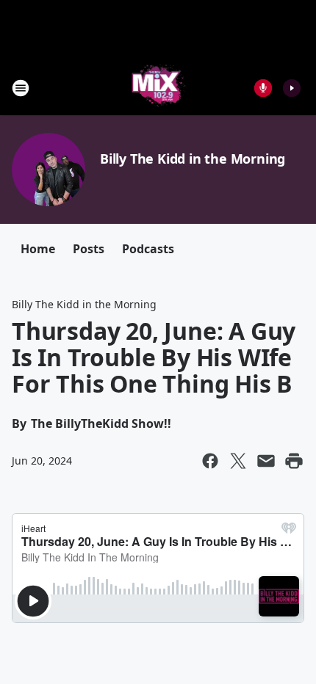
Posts (88, 249)
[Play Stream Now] (292, 88)
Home (38, 249)
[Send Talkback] (263, 88)
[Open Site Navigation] (20, 88)
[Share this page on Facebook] (210, 461)
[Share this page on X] (238, 461)
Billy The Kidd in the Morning (192, 158)
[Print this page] (294, 461)
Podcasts (148, 249)
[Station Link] (158, 88)
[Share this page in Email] (266, 461)
